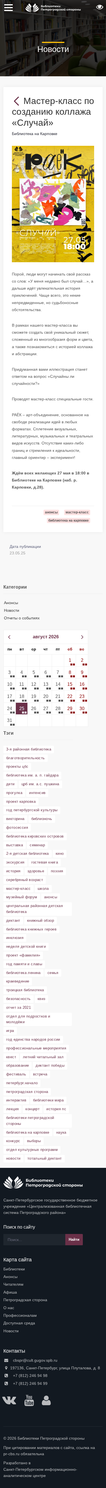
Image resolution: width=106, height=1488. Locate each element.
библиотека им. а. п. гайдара (32, 775)
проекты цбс (17, 766)
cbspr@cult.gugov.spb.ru (34, 1360)
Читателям (13, 1284)
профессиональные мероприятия (36, 1048)
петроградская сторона (27, 1092)
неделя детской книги (26, 946)
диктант (13, 920)
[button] (99, 8)
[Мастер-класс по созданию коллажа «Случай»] (53, 203)
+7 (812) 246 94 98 (29, 1375)
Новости (11, 610)
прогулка (14, 793)
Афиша (10, 1292)
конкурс (13, 1141)
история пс (56, 1109)
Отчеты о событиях (22, 618)
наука (61, 1132)
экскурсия (15, 862)
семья (53, 973)
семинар (37, 845)
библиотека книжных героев (31, 929)
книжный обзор (40, 920)
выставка (14, 845)
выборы (34, 1141)
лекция (12, 1109)
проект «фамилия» (23, 955)
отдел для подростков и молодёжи (28, 1019)
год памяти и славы (24, 964)
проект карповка (21, 801)
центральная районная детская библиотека (34, 909)
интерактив (16, 1100)
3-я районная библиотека (28, 749)
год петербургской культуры (31, 810)
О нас (8, 1307)
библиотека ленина (23, 973)
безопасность (18, 999)
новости (13, 1158)
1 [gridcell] (70, 660)
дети (10, 784)
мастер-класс (18, 888)
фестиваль (16, 1074)
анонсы (50, 897)
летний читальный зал (43, 1057)
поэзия (57, 871)
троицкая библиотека (25, 990)
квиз (42, 999)
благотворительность (25, 758)
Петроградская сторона (25, 1300)
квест (11, 1057)
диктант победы (50, 1065)
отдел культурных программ (32, 1150)
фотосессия (17, 827)
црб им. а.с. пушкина (40, 784)
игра (10, 1031)
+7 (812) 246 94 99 (29, 1383)
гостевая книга (44, 862)
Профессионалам (20, 1315)
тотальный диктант (44, 1158)
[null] (17, 101)
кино (60, 853)
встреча (40, 1074)
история (13, 871)
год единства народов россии (33, 1039)
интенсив (37, 793)
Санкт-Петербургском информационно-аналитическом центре (40, 1472)
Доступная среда (19, 1323)
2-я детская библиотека (27, 853)
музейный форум (21, 897)
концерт (32, 1109)
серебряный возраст (24, 880)
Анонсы (11, 602)
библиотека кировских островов (35, 836)
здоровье (35, 871)
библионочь (41, 819)
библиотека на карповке (27, 1132)
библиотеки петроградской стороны (30, 1121)
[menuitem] (53, 1269)
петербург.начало (22, 1083)
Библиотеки (14, 1269)
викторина (15, 819)
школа (43, 888)
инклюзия (14, 938)
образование (17, 1065)
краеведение (17, 981)
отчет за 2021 (18, 1007)
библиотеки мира (48, 1100)
